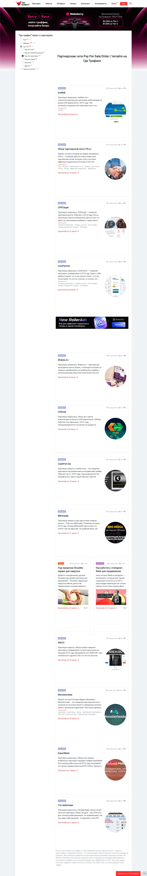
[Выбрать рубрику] (21, 39)
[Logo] (22, 3)
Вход (123, 4)
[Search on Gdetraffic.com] (130, 3)
